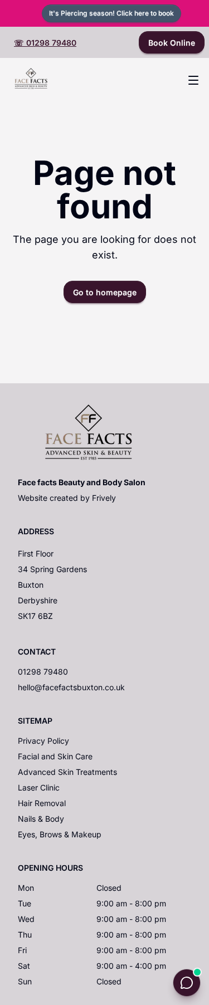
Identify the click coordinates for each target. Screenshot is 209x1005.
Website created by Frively (67, 497)
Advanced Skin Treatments (67, 772)
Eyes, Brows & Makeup (59, 834)
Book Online (171, 42)
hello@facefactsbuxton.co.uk (71, 687)
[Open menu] (193, 80)
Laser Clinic (39, 787)
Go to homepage (105, 292)
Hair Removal (42, 803)
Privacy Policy (43, 740)
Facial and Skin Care (55, 756)
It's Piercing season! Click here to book (111, 13)
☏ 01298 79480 (45, 42)
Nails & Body (41, 818)
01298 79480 (43, 671)
